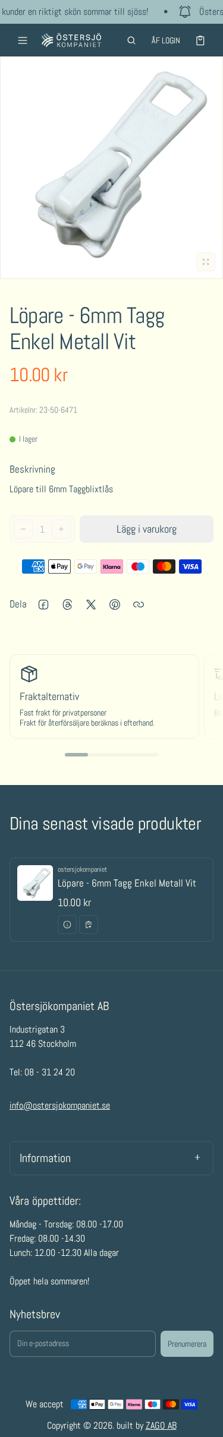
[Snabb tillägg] (88, 924)
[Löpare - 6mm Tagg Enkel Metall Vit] (111, 899)
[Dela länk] (138, 604)
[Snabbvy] (67, 924)
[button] (131, 40)
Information (45, 1158)
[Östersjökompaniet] (71, 40)
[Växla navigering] (23, 40)
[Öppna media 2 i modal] (111, 167)
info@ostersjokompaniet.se (60, 1105)
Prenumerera (187, 1343)
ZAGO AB (161, 1425)
